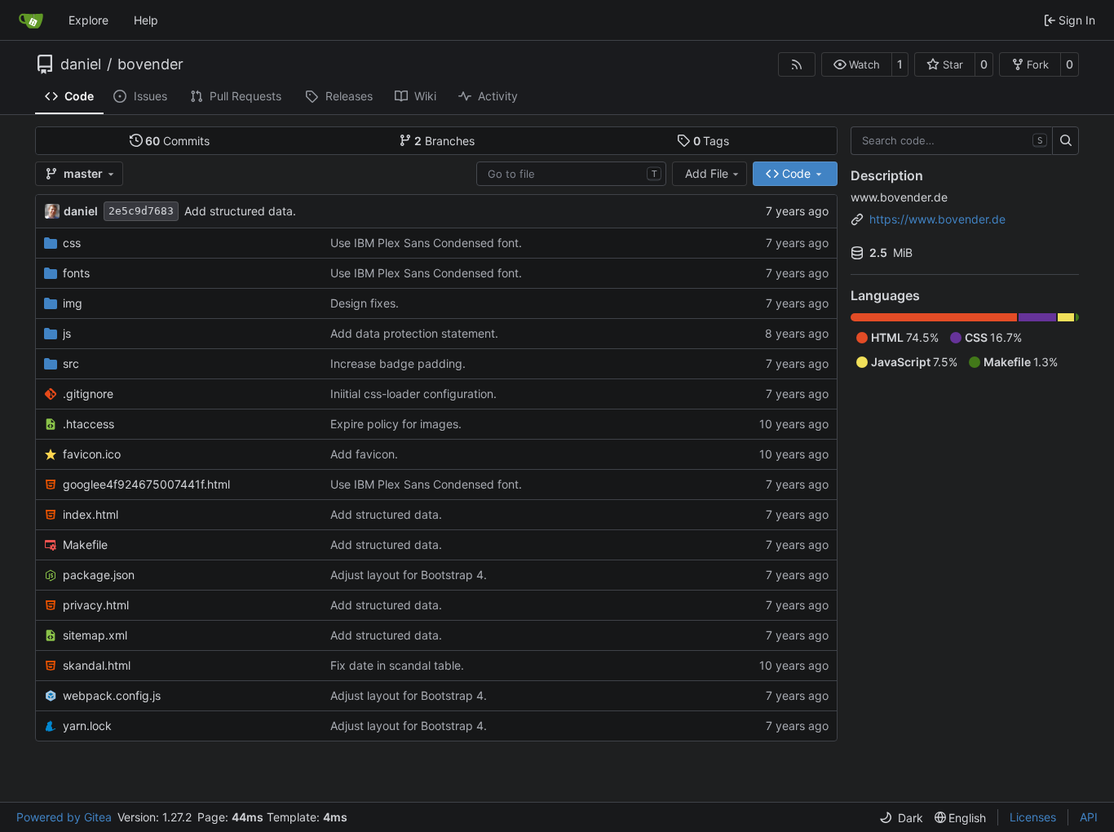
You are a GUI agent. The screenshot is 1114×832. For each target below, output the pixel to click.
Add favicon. (364, 454)
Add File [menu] (706, 173)
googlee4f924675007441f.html (146, 484)
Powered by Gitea (64, 817)
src (71, 363)
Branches (444, 141)
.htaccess (88, 424)
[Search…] (1065, 141)
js (67, 333)
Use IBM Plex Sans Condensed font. (426, 243)
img (72, 303)
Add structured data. (240, 211)
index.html (90, 514)
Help (146, 20)
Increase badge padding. (398, 363)
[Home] (31, 20)
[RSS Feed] (797, 64)
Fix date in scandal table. (397, 665)
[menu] (901, 818)
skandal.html (96, 665)
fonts (76, 273)
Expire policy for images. (396, 424)
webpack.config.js (112, 695)
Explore (88, 20)
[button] (856, 64)
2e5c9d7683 (141, 211)
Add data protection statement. (414, 333)
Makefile (85, 544)
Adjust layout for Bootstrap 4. (408, 575)
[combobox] (571, 174)
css (72, 243)
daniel (80, 64)
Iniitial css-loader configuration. (413, 394)
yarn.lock (87, 725)
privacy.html (96, 605)
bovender (150, 64)
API (1089, 817)
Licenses (1033, 817)
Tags (711, 141)
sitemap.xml (95, 635)
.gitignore (88, 394)
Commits (177, 141)
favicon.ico (92, 454)
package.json (99, 575)
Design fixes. (364, 303)
